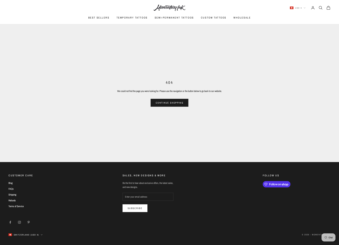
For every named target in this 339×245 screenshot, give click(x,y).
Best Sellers (98, 17)
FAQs (11, 188)
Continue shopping (169, 102)
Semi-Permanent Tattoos (174, 17)
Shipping (12, 194)
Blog (10, 183)
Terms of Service (16, 206)
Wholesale (242, 17)
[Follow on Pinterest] (28, 222)
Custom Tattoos (213, 17)
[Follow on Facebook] (10, 222)
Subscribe (135, 208)
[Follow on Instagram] (19, 222)
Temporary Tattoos (132, 17)
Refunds (12, 200)
